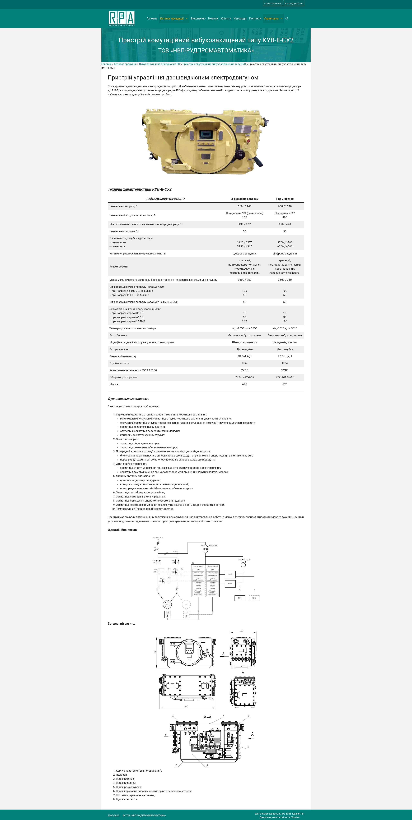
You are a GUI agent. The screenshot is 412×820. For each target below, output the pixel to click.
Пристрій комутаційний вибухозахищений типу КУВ (214, 64)
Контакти (255, 18)
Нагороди (240, 18)
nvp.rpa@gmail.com (294, 3)
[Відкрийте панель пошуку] (287, 18)
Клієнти (226, 18)
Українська (271, 18)
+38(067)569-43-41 (272, 3)
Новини (213, 18)
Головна (152, 18)
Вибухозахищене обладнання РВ (159, 64)
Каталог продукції (172, 18)
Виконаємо (198, 18)
